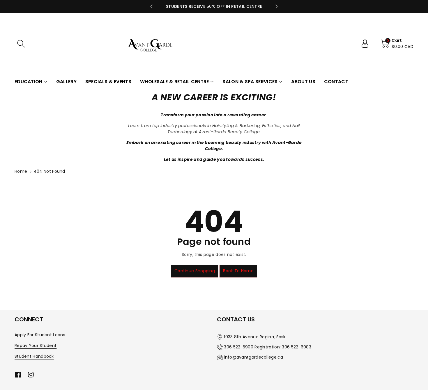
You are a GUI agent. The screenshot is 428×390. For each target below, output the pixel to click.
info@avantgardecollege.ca (253, 357)
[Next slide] (276, 6)
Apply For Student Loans (40, 335)
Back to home (238, 271)
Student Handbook (34, 356)
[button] (21, 43)
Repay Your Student (35, 345)
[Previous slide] (151, 6)
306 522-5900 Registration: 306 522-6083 (267, 347)
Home (21, 171)
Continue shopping (194, 271)
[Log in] (367, 43)
